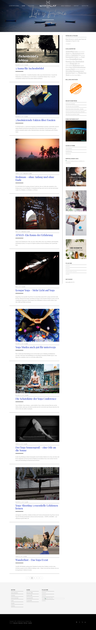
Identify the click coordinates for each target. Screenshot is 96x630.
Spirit (73, 69)
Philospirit (25, 173)
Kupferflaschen (69, 151)
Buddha (82, 53)
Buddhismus (68, 55)
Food (82, 57)
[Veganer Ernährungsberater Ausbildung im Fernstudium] (76, 162)
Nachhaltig (82, 65)
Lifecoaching (69, 65)
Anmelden (30, 622)
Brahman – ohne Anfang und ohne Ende (34, 178)
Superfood (68, 73)
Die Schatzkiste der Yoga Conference (35, 398)
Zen (80, 75)
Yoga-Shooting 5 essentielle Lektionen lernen (36, 507)
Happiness (69, 61)
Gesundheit (73, 59)
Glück (80, 59)
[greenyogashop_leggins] (76, 210)
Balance (70, 53)
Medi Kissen (68, 153)
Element (83, 55)
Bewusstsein (76, 53)
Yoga (67, 75)
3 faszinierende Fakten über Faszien (35, 120)
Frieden (67, 59)
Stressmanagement (78, 71)
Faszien (80, 57)
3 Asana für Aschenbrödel (29, 68)
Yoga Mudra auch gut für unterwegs (35, 347)
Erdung (76, 57)
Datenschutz (20, 622)
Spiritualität (77, 69)
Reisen (67, 67)
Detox (80, 55)
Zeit (78, 75)
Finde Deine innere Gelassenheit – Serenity (74, 109)
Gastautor (85, 5)
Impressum (15, 622)
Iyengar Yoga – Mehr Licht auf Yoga (35, 290)
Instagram (68, 266)
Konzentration (68, 63)
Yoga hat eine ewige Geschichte (72, 106)
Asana (76, 51)
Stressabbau (69, 71)
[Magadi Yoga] (76, 235)
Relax (70, 67)
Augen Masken (69, 148)
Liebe (78, 63)
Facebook (68, 268)
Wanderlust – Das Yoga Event (31, 560)
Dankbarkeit (74, 55)
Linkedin (67, 274)
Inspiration (80, 61)
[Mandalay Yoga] (48, 5)
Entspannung (70, 57)
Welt (85, 73)
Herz (74, 61)
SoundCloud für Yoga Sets (71, 271)
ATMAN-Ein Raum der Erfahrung (34, 235)
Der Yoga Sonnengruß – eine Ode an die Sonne (35, 449)
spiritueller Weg (82, 69)
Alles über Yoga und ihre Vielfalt (72, 114)
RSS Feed (25, 622)
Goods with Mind (14, 5)
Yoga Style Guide (73, 75)
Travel (73, 73)
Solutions (31, 5)
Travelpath (28, 598)
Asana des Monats (81, 51)
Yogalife (26, 64)
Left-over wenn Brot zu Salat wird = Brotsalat (75, 111)
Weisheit (80, 73)
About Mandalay (66, 5)
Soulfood (68, 69)
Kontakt (76, 5)
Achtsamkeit (70, 51)
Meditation (76, 65)
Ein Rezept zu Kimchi (70, 103)
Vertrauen (76, 73)
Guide (23, 5)
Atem (67, 53)
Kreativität (73, 63)
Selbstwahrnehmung (79, 67)
